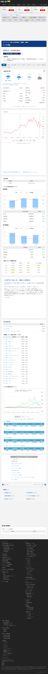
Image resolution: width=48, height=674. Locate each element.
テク (33, 64)
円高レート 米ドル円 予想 (31, 554)
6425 (6, 376)
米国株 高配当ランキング (10, 495)
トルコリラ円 (29, 571)
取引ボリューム (6, 655)
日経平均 (20, 263)
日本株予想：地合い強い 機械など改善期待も (17, 280)
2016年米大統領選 (6, 638)
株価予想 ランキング (9, 498)
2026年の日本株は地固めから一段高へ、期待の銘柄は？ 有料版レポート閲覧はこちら (21, 286)
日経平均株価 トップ (6, 543)
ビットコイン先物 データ (7, 653)
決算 (8, 73)
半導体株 (31, 12)
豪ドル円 (28, 560)
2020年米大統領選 (6, 636)
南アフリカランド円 (30, 568)
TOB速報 (33, 17)
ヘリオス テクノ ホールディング (14, 445)
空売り (9, 67)
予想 (28, 64)
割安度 (19, 74)
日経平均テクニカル (6, 557)
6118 (6, 355)
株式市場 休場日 (6, 579)
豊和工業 (10, 373)
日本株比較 (15, 12)
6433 (6, 339)
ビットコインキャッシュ (7, 648)
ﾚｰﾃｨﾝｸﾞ (18, 64)
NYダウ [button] (13, 4)
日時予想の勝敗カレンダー (8, 548)
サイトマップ (5, 657)
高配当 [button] (23, 17)
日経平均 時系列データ (7, 559)
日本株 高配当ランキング (32, 492)
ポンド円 (28, 563)
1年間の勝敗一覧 (6, 550)
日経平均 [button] (4, 4)
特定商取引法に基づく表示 (8, 660)
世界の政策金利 (29, 577)
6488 (6, 380)
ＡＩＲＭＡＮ (11, 362)
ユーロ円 (28, 561)
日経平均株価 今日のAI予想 (8, 545)
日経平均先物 (5, 560)
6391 (6, 341)
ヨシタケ (10, 380)
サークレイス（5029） (15, 472)
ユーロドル (29, 564)
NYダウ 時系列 (29, 590)
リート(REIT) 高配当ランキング (33, 495)
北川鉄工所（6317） (15, 470)
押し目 (9, 1)
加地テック (10, 341)
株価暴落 (28, 606)
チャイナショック (30, 616)
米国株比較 (20, 12)
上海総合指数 (29, 602)
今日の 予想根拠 (30, 548)
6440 (6, 369)
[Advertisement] (24, 31)
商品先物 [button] (33, 4)
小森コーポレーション (12, 378)
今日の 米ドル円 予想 (31, 546)
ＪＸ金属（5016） (15, 459)
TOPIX (28, 263)
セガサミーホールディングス (14, 348)
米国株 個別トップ (30, 593)
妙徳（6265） (6, 484)
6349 (6, 378)
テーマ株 (26, 12)
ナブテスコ (10, 357)
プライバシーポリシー (7, 659)
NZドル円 (28, 573)
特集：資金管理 (5, 627)
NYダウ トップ (29, 582)
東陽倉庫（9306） (15, 461)
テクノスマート (9, 429)
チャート (4, 67)
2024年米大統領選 (6, 635)
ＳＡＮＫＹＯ (11, 364)
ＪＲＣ (9, 343)
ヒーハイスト (11, 339)
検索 (4, 574)
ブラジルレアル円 (30, 570)
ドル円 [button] (9, 4)
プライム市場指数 (6, 562)
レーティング (9, 12)
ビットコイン (5, 642)
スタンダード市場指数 (7, 564)
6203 (6, 373)
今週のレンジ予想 (30, 586)
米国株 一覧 (29, 595)
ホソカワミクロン (11, 360)
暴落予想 (45, 4)
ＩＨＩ (9, 383)
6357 (6, 350)
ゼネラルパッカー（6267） (39, 484)
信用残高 (43, 64)
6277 (6, 360)
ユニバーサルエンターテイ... (14, 376)
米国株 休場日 (29, 596)
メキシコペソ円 (29, 574)
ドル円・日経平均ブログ (31, 579)
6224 (6, 343)
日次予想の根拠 (6, 546)
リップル (5, 644)
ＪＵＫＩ (10, 369)
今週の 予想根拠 (30, 551)
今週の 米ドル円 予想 (31, 550)
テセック (10, 353)
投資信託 (5, 631)
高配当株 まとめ (8, 492)
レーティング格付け (26, 20)
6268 (6, 357)
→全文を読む (7, 297)
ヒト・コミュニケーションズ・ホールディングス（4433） (22, 477)
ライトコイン (5, 647)
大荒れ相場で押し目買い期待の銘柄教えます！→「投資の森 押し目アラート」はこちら (20, 172)
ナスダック (28, 599)
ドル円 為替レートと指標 (31, 545)
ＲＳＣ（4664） (14, 479)
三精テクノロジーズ (12, 350)
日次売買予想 (5, 551)
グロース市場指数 (6, 565)
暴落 (38, 64)
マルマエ (7, 437)
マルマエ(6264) (6, 328)
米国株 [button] (28, 4)
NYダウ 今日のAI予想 (30, 584)
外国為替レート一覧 (30, 543)
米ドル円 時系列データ (31, 556)
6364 (6, 362)
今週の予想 (4, 554)
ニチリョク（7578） (15, 465)
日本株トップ (6, 17)
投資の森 (4, 1)
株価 (4, 64)
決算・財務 (14, 64)
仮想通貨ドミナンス (7, 651)
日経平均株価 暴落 (30, 607)
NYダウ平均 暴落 (30, 609)
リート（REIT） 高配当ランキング (9, 625)
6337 (6, 353)
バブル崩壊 (29, 615)
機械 (11, 42)
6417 (6, 364)
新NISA (15, 17)
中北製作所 (10, 371)
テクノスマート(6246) (7, 326)
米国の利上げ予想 (30, 587)
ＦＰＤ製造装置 (16, 42)
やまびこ (10, 367)
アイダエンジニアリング (13, 355)
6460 (6, 348)
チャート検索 (39, 4)
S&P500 (27, 600)
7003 (6, 346)
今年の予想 (4, 555)
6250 (6, 367)
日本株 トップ (5, 572)
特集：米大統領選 (6, 633)
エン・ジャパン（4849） (16, 468)
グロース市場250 (39, 263)
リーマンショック (30, 613)
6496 (6, 371)
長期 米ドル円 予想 (30, 553)
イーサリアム (5, 645)
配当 (9, 64)
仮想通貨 (4, 640)
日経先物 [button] (19, 4)
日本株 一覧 (5, 577)
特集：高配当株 (5, 620)
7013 (6, 383)
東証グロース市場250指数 (7, 569)
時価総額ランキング (7, 650)
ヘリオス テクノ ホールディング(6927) (11, 331)
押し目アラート (42, 17)
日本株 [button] (23, 4)
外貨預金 (5, 629)
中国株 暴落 (29, 618)
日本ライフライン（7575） (16, 463)
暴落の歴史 (28, 611)
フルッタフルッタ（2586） (16, 474)
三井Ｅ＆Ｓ (10, 346)
